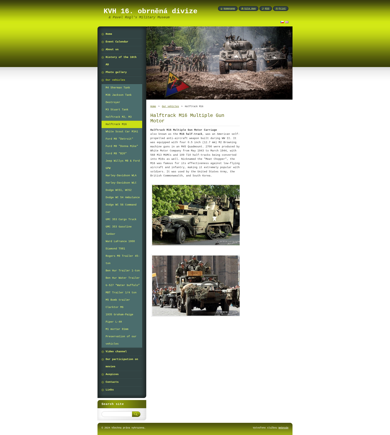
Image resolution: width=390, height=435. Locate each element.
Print (282, 8)
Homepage (229, 8)
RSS (267, 8)
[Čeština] (282, 22)
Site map (250, 8)
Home (153, 106)
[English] (286, 22)
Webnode (283, 427)
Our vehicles (170, 106)
